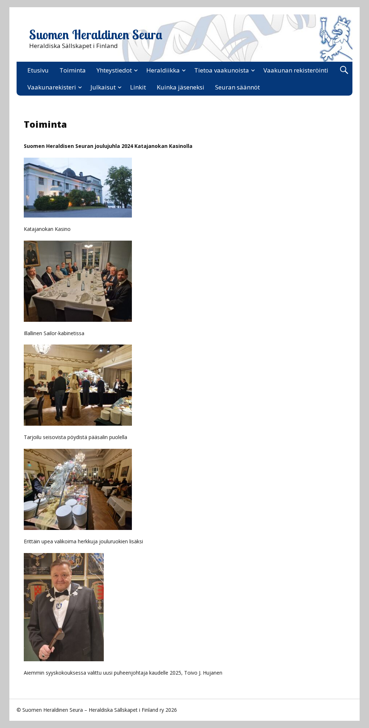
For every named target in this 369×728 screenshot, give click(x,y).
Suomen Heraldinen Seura (96, 35)
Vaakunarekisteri (51, 87)
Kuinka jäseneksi (180, 87)
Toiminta (72, 70)
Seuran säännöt (237, 87)
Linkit (138, 87)
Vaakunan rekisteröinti (295, 70)
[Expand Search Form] (343, 70)
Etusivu (38, 70)
